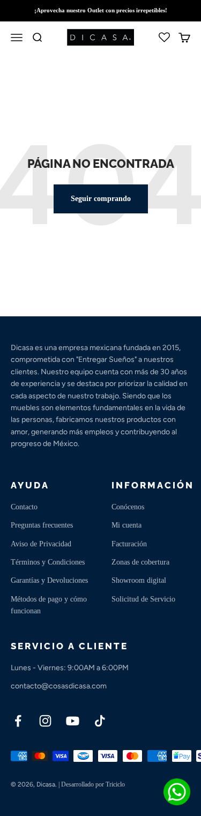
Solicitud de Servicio (143, 599)
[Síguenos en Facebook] (18, 721)
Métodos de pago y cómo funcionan (49, 605)
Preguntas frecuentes (42, 525)
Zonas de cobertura (140, 562)
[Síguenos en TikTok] (100, 721)
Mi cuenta (126, 525)
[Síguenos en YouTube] (72, 721)
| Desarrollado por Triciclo (91, 784)
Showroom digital (138, 580)
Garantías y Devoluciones (49, 580)
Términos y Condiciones (48, 562)
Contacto (24, 507)
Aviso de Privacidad (41, 544)
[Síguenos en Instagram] (45, 721)
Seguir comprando (101, 199)
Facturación (129, 544)
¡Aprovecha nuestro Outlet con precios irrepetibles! (100, 10)
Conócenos (127, 507)
